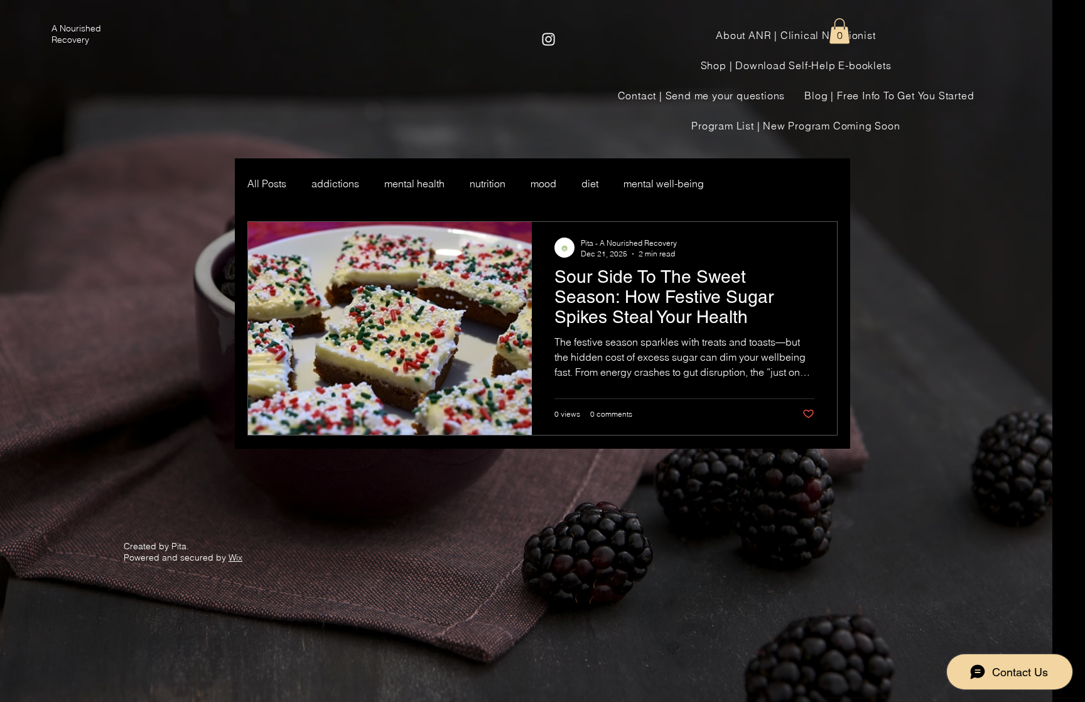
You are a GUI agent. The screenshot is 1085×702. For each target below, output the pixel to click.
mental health (414, 183)
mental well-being (663, 183)
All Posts (266, 183)
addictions (335, 183)
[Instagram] (548, 39)
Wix (235, 557)
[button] (839, 31)
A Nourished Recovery (76, 34)
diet (589, 183)
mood (543, 183)
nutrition (487, 183)
